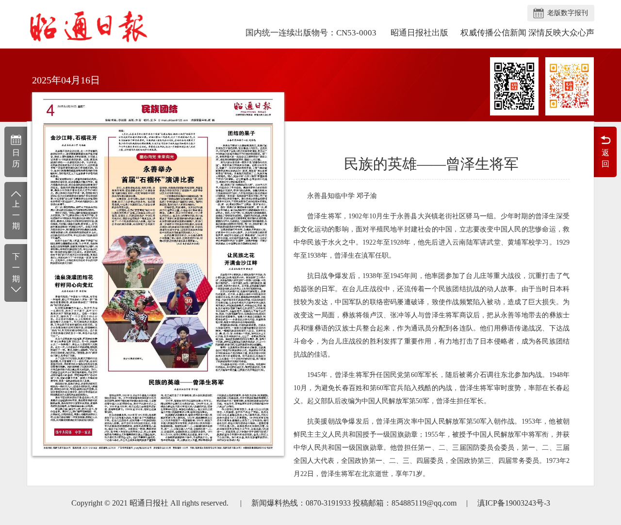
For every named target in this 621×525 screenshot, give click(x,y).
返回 (605, 158)
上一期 (16, 215)
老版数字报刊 (567, 12)
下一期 (16, 267)
